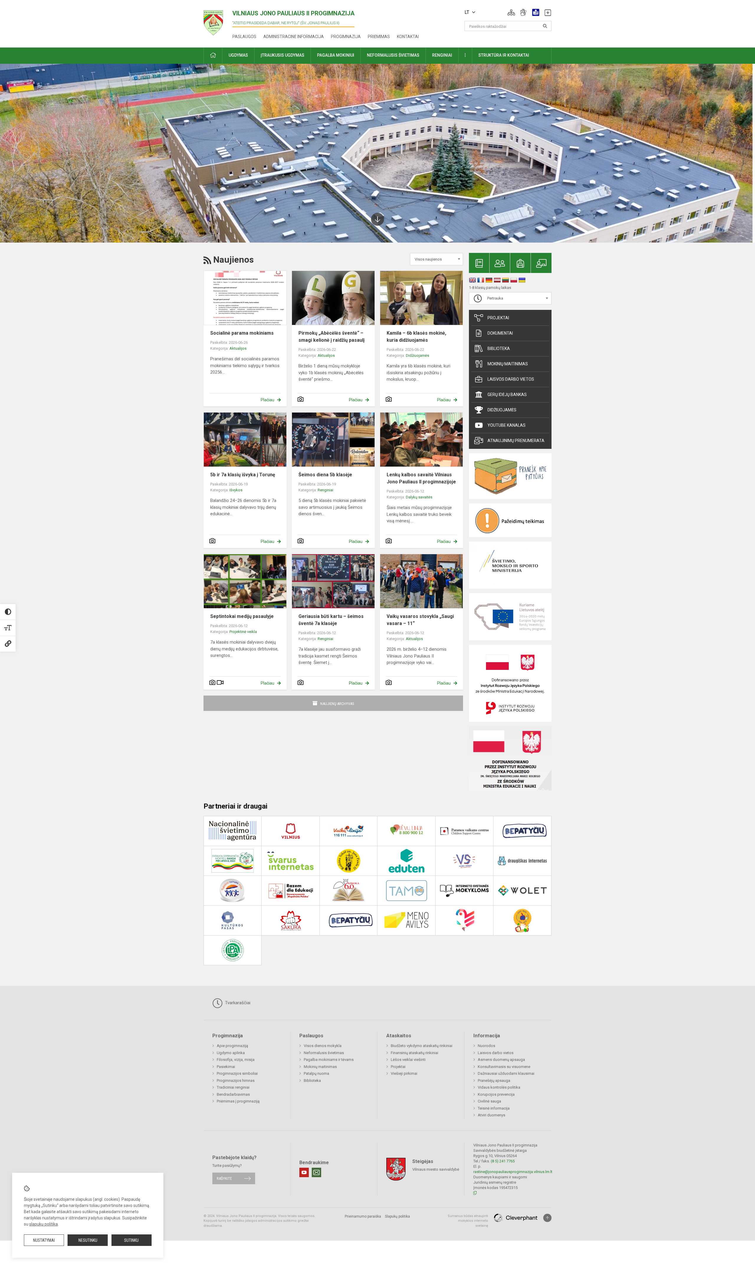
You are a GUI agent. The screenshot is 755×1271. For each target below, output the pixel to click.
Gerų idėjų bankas (507, 394)
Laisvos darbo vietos (511, 379)
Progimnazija (346, 36)
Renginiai (325, 490)
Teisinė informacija (494, 1108)
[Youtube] (304, 1172)
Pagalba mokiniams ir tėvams (329, 1059)
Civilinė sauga (489, 1101)
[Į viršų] (547, 1218)
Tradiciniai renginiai (233, 1087)
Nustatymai (44, 1240)
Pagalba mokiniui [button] (335, 55)
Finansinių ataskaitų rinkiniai (414, 1053)
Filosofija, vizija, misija (236, 1059)
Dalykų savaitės (419, 497)
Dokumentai (500, 333)
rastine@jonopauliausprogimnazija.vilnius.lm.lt (512, 1171)
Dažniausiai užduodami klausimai (506, 1073)
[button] (511, 12)
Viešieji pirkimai (404, 1073)
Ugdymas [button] (238, 55)
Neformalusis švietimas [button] (393, 55)
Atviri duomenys (491, 1115)
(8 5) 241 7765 (503, 1161)
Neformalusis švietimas (324, 1053)
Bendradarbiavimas (233, 1094)
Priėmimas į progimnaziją (238, 1101)
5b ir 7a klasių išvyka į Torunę (242, 474)
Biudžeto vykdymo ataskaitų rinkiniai (421, 1045)
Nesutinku (87, 1240)
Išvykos (235, 490)
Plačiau (267, 400)
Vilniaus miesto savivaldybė (435, 1169)
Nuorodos (486, 1045)
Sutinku (131, 1240)
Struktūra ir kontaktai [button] (503, 55)
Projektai (498, 317)
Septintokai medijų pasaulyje (242, 616)
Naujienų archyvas (337, 703)
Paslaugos (244, 36)
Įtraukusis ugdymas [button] (282, 55)
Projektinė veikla (243, 631)
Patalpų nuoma (316, 1073)
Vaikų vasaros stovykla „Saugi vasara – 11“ (420, 620)
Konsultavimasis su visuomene (504, 1066)
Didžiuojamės (417, 355)
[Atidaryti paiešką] (545, 26)
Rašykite (224, 1178)
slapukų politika (43, 1224)
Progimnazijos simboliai (237, 1073)
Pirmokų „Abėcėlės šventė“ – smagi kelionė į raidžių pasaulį (331, 336)
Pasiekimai (226, 1066)
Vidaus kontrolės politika (499, 1087)
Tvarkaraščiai (237, 1002)
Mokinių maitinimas (508, 363)
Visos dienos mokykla (323, 1045)
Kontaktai (408, 36)
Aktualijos (238, 348)
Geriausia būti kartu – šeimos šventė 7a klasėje (331, 620)
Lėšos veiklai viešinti (408, 1059)
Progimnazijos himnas (236, 1080)
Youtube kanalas (507, 425)
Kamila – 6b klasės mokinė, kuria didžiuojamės (416, 336)
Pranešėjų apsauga (494, 1080)
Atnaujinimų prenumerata (516, 440)
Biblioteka (499, 348)
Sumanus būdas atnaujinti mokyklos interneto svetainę (468, 1221)
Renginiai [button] (442, 55)
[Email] (316, 1172)
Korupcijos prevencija (496, 1094)
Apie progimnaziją (232, 1045)
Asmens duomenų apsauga (501, 1059)
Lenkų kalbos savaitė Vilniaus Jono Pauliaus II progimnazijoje (421, 478)
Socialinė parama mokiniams (242, 333)
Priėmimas (379, 36)
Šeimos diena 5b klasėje (325, 474)
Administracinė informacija (293, 36)
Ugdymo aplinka (231, 1053)
